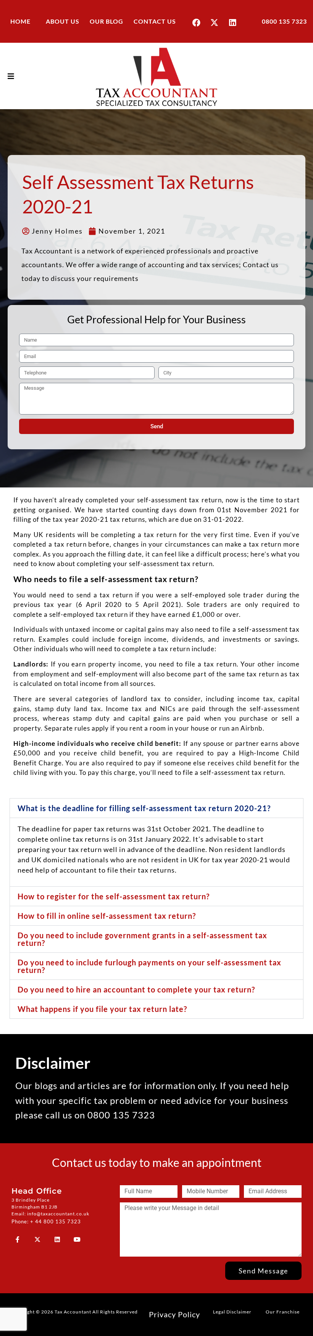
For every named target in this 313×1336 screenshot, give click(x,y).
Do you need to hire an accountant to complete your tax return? (136, 989)
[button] (156, 808)
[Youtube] (77, 1239)
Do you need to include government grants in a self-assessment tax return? (142, 939)
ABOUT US (62, 21)
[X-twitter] (215, 23)
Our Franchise (283, 1312)
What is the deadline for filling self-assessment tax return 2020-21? (144, 808)
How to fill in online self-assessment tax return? (107, 915)
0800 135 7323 (284, 21)
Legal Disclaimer (232, 1312)
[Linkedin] (232, 23)
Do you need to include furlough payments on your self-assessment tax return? (149, 966)
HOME (20, 21)
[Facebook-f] (17, 1239)
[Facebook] (197, 23)
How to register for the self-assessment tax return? (114, 896)
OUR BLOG (106, 21)
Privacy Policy (174, 1314)
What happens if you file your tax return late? (102, 1008)
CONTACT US (155, 21)
